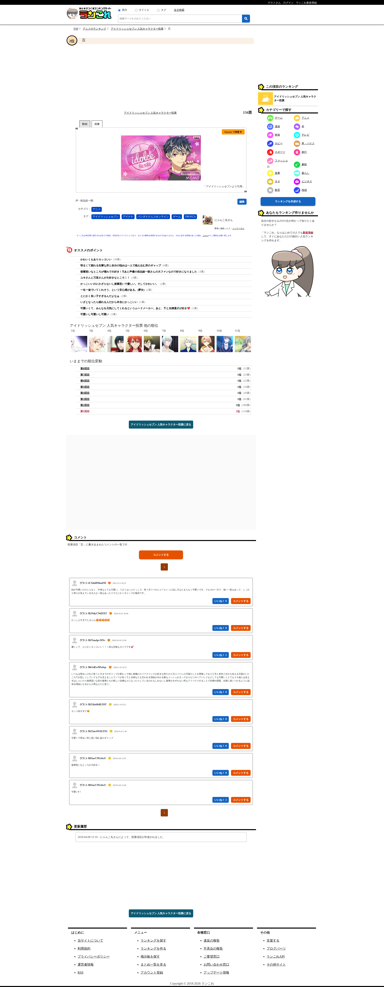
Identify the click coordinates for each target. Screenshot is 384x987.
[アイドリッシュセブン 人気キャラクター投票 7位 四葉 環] (170, 343)
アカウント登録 (152, 972)
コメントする (161, 554)
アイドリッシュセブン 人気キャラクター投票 (137, 28)
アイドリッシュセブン (106, 216)
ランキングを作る (153, 948)
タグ (163, 9)
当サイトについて (90, 940)
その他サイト (276, 964)
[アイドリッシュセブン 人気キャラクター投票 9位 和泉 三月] (206, 343)
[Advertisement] (161, 77)
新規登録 (308, 232)
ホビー (279, 143)
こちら (205, 235)
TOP (75, 28)
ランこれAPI (276, 956)
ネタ (277, 181)
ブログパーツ (276, 948)
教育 (277, 189)
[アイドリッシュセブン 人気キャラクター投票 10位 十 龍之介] (225, 343)
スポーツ (280, 151)
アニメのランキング (94, 28)
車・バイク (308, 143)
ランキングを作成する (288, 201)
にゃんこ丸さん (224, 219)
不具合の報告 (213, 948)
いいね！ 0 (220, 600)
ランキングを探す (153, 940)
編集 (242, 201)
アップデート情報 (216, 972)
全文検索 (179, 9)
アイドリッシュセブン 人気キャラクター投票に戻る (161, 424)
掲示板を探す (150, 956)
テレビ (305, 134)
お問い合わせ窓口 (216, 964)
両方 (124, 9)
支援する (273, 940)
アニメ (96, 209)
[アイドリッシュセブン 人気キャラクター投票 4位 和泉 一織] (115, 343)
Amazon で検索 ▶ (233, 132)
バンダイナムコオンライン (153, 216)
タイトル (144, 9)
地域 (304, 189)
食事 (277, 172)
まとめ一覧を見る (153, 964)
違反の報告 (212, 940)
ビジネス (307, 181)
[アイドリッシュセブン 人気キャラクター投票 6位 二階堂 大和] (152, 343)
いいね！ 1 (220, 654)
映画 (277, 134)
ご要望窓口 (212, 956)
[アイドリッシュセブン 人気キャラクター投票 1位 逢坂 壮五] (79, 343)
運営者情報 (86, 964)
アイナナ (128, 216)
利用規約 (84, 948)
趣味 (304, 164)
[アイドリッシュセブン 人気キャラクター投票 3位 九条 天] (97, 343)
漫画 (277, 126)
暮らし (305, 172)
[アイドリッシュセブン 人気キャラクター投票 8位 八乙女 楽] (188, 343)
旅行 (304, 151)
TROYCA (190, 216)
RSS (80, 972)
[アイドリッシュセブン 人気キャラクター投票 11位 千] (243, 343)
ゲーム (177, 216)
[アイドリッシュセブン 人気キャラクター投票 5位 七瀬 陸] (134, 343)
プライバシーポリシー (94, 956)
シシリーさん (238, 228)
